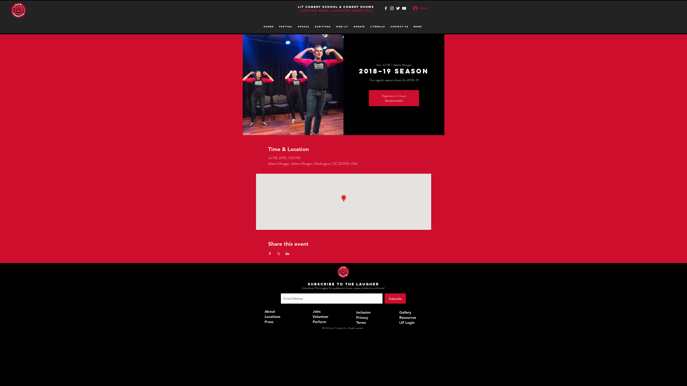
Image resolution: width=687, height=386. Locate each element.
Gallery (405, 312)
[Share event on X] (278, 253)
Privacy (362, 317)
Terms (361, 322)
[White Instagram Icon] (391, 8)
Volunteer (320, 317)
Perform (319, 322)
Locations (272, 317)
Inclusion (363, 312)
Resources (407, 317)
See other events (394, 100)
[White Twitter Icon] (398, 8)
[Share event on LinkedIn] (287, 253)
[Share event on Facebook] (270, 253)
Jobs (317, 311)
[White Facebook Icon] (385, 8)
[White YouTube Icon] (404, 8)
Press (269, 322)
